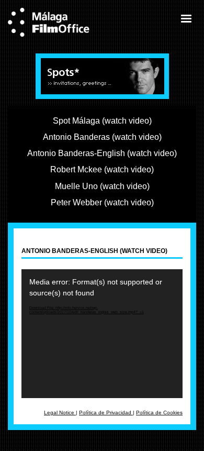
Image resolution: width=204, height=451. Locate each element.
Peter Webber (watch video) (102, 202)
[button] (186, 18)
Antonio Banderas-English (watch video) (102, 153)
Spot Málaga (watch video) (102, 120)
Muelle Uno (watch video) (102, 186)
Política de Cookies (159, 412)
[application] (102, 333)
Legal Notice (60, 412)
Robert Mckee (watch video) (102, 169)
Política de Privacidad (106, 412)
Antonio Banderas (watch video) (102, 136)
